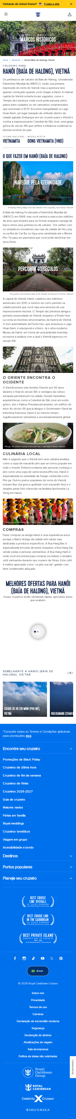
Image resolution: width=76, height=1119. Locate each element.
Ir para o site (51, 4)
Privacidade (38, 1000)
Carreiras (38, 1014)
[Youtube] (42, 958)
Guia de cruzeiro (14, 799)
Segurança (38, 1028)
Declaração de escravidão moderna (38, 1021)
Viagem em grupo (15, 839)
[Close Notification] (71, 4)
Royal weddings (13, 823)
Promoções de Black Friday (21, 759)
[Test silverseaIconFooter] (38, 1109)
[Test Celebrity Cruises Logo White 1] (38, 1098)
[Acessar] (70, 14)
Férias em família (14, 815)
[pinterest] (61, 958)
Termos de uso (38, 1007)
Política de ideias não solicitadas (38, 1056)
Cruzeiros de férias (15, 783)
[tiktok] (33, 958)
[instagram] (24, 958)
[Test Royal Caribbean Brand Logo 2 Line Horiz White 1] (38, 1087)
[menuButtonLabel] (6, 14)
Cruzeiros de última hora (19, 767)
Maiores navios (13, 807)
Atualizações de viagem (38, 1042)
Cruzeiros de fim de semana (22, 775)
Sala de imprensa (38, 1049)
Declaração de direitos (38, 1035)
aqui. (29, 736)
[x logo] (52, 958)
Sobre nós (38, 993)
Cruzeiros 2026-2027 (18, 791)
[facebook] (15, 958)
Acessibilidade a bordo (18, 847)
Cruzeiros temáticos (16, 831)
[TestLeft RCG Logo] (37, 1072)
